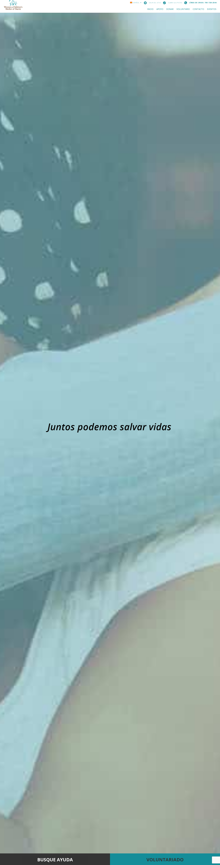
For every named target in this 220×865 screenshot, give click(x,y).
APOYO (159, 9)
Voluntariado (165, 859)
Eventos (211, 9)
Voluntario (183, 9)
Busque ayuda (55, 859)
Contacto (198, 9)
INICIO (150, 9)
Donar (169, 9)
